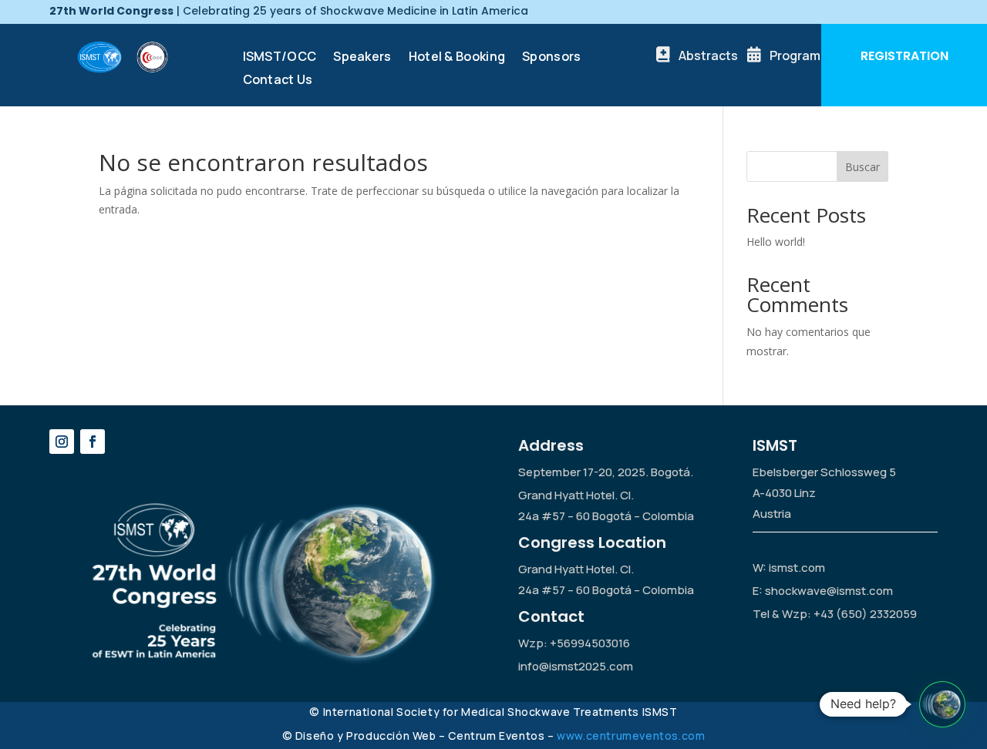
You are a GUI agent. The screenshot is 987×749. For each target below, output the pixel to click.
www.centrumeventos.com (631, 735)
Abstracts (708, 55)
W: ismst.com (789, 567)
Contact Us (278, 81)
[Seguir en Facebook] (92, 441)
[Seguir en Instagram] (61, 441)
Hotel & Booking (457, 58)
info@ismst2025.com (575, 666)
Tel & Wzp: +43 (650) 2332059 (835, 614)
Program (795, 55)
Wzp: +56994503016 (574, 643)
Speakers (362, 58)
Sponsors (551, 58)
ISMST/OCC (280, 58)
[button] (942, 704)
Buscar (862, 167)
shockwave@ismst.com (829, 591)
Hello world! (775, 241)
